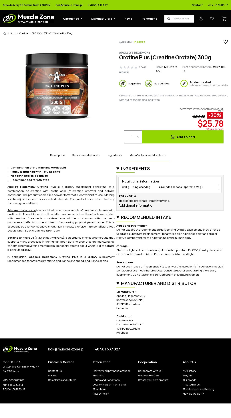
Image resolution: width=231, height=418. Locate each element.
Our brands (189, 380)
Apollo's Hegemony (134, 52)
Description (57, 155)
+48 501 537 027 (98, 5)
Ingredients (115, 155)
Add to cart (185, 137)
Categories (71, 18)
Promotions (149, 18)
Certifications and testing (198, 389)
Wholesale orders (149, 375)
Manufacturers (101, 18)
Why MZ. (188, 375)
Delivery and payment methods (112, 371)
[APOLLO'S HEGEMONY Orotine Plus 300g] (57, 86)
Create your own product (153, 380)
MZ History (189, 371)
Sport (13, 33)
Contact (197, 5)
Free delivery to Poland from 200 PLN (26, 5)
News (128, 18)
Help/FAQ (98, 375)
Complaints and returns (62, 380)
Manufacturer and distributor (148, 155)
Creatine (23, 33)
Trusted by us (191, 384)
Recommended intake (86, 155)
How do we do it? (193, 393)
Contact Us (55, 371)
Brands (52, 375)
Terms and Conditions (106, 380)
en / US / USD (216, 5)
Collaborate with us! (150, 371)
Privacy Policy (101, 393)
